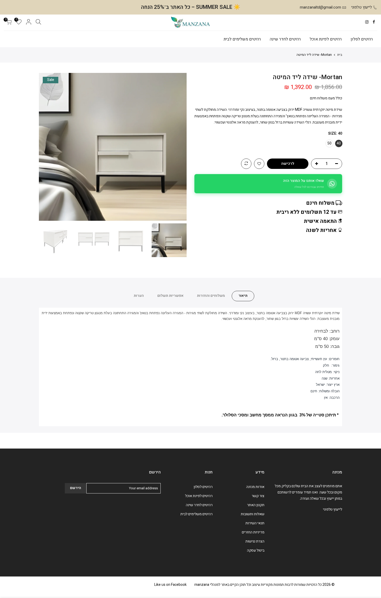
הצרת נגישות (254, 541)
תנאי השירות (254, 523)
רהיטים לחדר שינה (285, 39)
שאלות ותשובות (252, 514)
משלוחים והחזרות (211, 295)
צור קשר (258, 496)
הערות (139, 295)
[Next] (48, 146)
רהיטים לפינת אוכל (326, 39)
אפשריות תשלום (170, 295)
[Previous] (177, 146)
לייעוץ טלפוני (361, 7)
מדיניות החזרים (253, 532)
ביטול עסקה (255, 550)
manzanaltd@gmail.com (320, 7)
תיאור (243, 295)
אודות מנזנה (255, 487)
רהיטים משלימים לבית (242, 39)
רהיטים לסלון (362, 39)
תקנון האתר (255, 505)
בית (339, 54)
